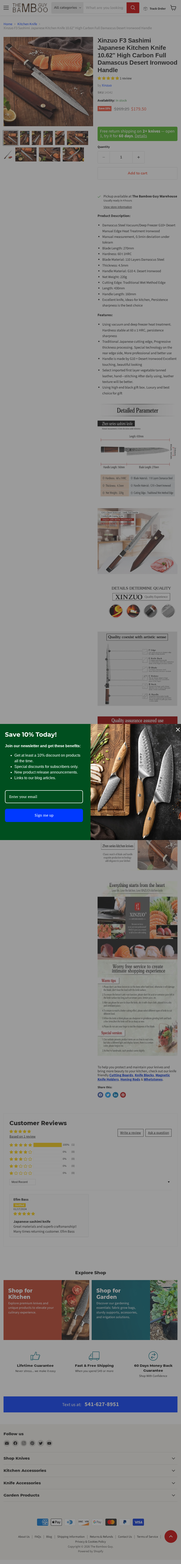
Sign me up (44, 815)
